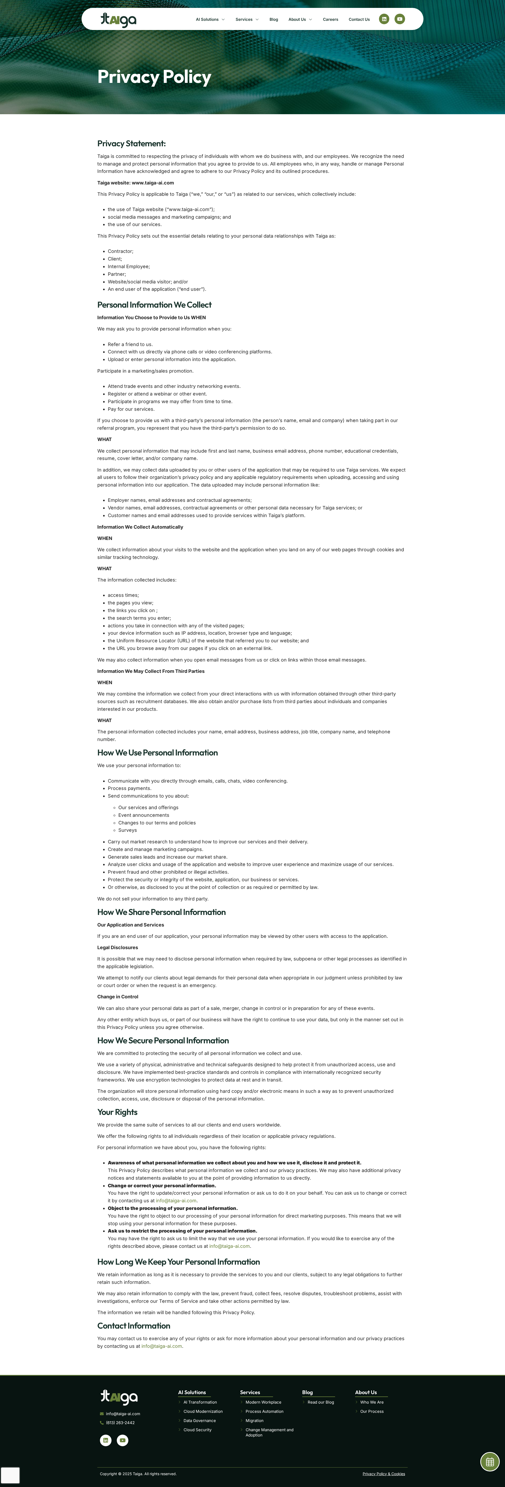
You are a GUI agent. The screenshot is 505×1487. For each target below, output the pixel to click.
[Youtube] (400, 19)
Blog (274, 19)
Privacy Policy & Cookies (384, 1473)
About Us (297, 19)
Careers (330, 19)
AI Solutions (207, 19)
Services (244, 19)
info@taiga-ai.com (176, 1200)
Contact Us (359, 19)
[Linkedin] (384, 19)
